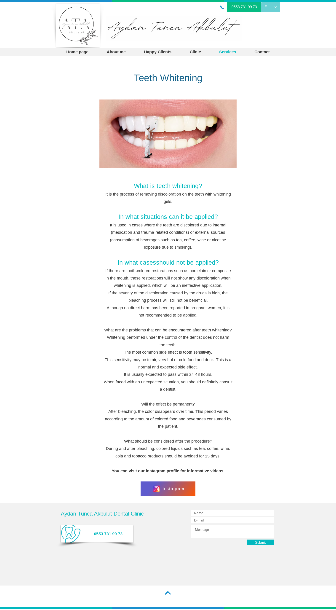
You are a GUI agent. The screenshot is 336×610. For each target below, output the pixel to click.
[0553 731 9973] (222, 7)
